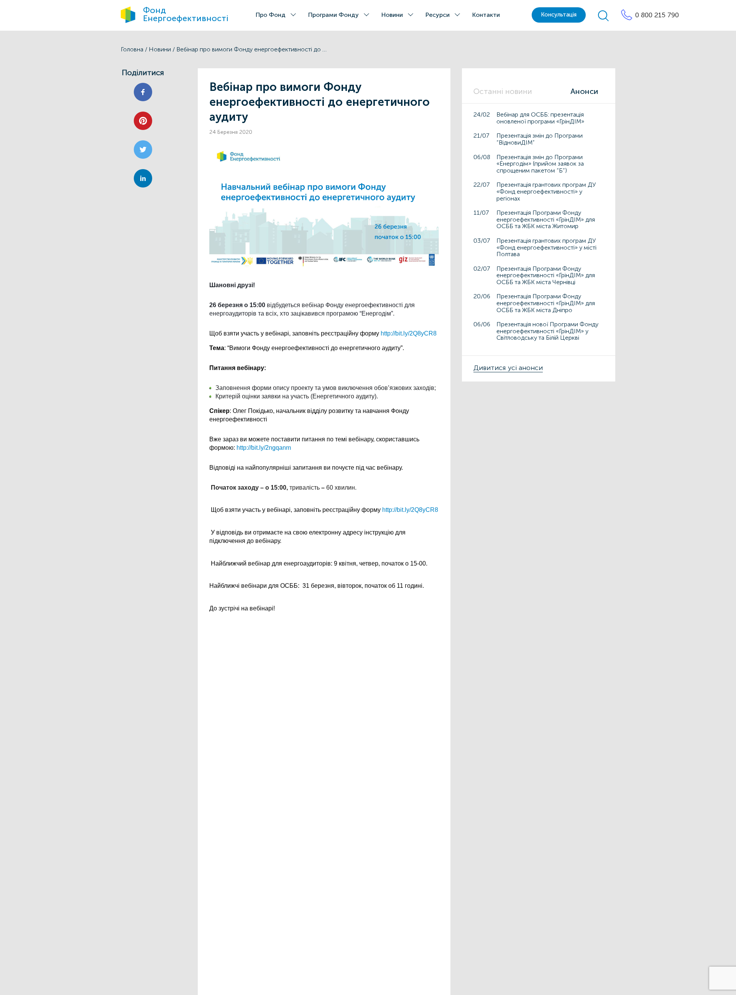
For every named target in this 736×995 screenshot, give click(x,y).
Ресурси (438, 14)
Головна (132, 49)
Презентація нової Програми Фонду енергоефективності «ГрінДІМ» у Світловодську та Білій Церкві (547, 331)
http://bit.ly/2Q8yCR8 (409, 333)
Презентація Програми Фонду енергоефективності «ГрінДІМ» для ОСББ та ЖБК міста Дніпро (545, 303)
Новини (392, 14)
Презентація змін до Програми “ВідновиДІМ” (539, 139)
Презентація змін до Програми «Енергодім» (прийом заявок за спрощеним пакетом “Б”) (540, 163)
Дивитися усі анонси (508, 367)
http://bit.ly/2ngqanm (264, 447)
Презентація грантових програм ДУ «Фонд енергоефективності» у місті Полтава (546, 247)
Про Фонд (271, 14)
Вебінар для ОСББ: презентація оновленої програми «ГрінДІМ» (540, 118)
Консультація (559, 14)
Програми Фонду (333, 14)
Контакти (486, 14)
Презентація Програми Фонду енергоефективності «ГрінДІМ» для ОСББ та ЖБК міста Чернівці (545, 275)
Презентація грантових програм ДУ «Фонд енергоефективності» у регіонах (546, 191)
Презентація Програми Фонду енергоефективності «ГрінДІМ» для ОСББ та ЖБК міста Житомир (545, 219)
